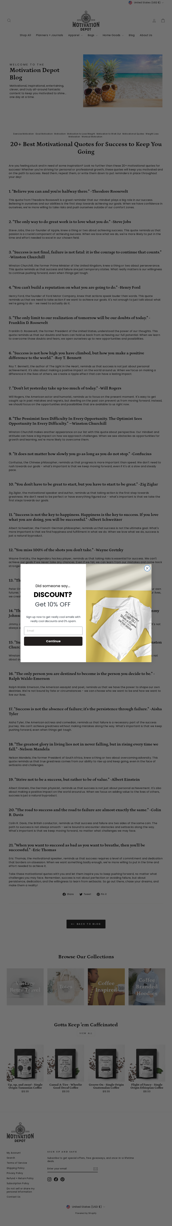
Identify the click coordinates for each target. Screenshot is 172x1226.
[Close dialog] (147, 568)
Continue (53, 641)
